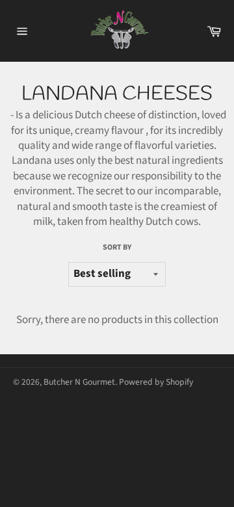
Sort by (117, 247)
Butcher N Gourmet (79, 382)
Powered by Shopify (156, 382)
